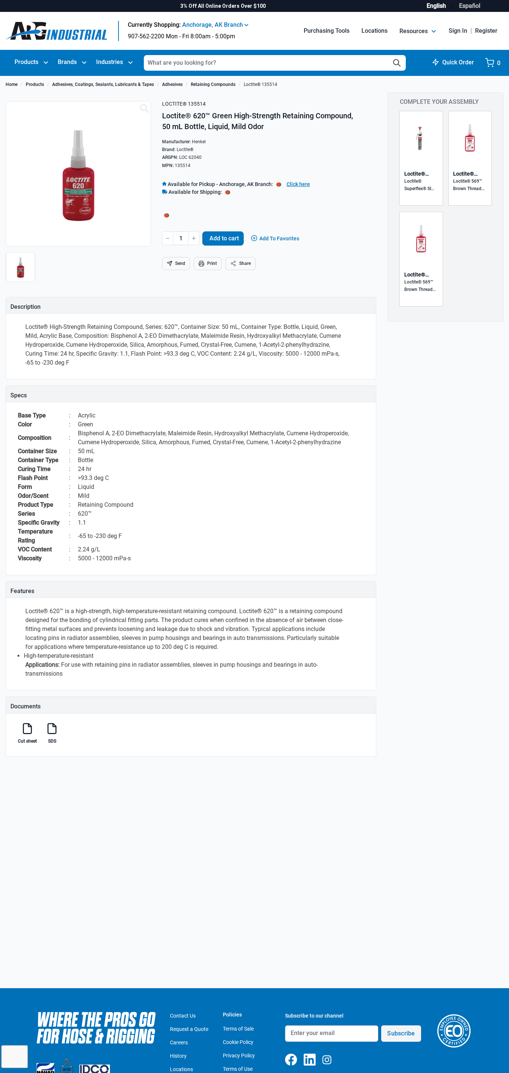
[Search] (397, 63)
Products (26, 61)
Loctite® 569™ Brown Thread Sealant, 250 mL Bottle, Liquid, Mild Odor (469, 185)
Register (486, 30)
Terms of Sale (238, 1029)
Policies (232, 1015)
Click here (298, 184)
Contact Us (183, 1016)
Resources (414, 31)
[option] (21, 270)
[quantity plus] (193, 238)
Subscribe (401, 1033)
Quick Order (458, 62)
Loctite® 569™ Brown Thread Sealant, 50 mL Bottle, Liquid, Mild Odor (419, 286)
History (178, 1056)
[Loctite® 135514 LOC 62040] (144, 108)
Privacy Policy (239, 1055)
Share (245, 263)
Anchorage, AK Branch (213, 24)
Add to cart (224, 238)
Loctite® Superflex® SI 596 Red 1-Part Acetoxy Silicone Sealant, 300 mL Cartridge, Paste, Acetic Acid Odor (421, 185)
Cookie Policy (238, 1042)
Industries (109, 61)
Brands (67, 61)
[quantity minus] (167, 238)
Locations (374, 30)
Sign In (458, 30)
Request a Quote (189, 1029)
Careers (179, 1042)
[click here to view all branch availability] (227, 192)
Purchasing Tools (327, 30)
